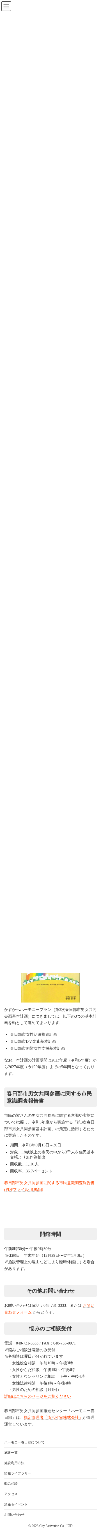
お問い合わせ (14, 1515)
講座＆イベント (16, 1504)
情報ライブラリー (17, 1473)
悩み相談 (11, 1484)
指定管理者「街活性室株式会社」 (53, 1417)
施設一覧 (11, 1453)
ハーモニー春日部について (24, 1442)
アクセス (11, 1494)
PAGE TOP (80, 1460)
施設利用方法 (14, 1463)
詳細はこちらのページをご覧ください (37, 1396)
